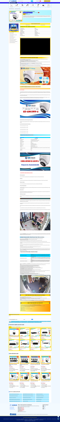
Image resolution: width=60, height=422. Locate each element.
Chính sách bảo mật (12, 408)
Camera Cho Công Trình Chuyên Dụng (13, 39)
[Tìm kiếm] (32, 1)
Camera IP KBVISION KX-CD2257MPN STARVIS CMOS (14, 336)
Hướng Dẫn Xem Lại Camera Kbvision (12, 397)
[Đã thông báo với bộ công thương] (13, 414)
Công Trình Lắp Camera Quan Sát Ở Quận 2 (23, 321)
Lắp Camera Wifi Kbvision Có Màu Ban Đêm (13, 41)
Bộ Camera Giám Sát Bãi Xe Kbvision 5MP (35, 364)
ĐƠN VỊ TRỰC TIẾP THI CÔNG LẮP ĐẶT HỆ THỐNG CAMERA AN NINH (30, 417)
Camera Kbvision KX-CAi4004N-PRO (45, 364)
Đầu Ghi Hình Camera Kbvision (39, 399)
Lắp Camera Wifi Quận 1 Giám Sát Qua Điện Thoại (15, 321)
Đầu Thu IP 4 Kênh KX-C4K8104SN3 (23, 336)
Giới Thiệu (20, 2)
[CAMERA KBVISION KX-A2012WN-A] (15, 16)
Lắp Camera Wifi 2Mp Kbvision (12, 42)
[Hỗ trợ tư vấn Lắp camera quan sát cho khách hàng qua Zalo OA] (58, 416)
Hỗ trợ (34, 2)
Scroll (58, 419)
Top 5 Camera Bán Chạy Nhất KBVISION (39, 397)
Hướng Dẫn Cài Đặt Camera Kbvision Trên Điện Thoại (27, 399)
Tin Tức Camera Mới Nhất (15, 391)
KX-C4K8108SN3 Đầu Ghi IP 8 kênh (33, 336)
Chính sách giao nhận (12, 407)
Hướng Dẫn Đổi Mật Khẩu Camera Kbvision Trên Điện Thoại (14, 399)
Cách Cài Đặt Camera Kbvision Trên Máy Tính (27, 397)
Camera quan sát (25, 2)
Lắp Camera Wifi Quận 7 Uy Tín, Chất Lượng (43, 321)
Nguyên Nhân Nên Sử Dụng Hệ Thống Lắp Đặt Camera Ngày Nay (33, 321)
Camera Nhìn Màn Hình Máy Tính (13, 40)
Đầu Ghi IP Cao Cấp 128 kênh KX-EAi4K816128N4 (45, 336)
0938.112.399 (47, 1)
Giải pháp (30, 2)
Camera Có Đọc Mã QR (12, 32)
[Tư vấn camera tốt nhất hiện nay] (50, 5)
